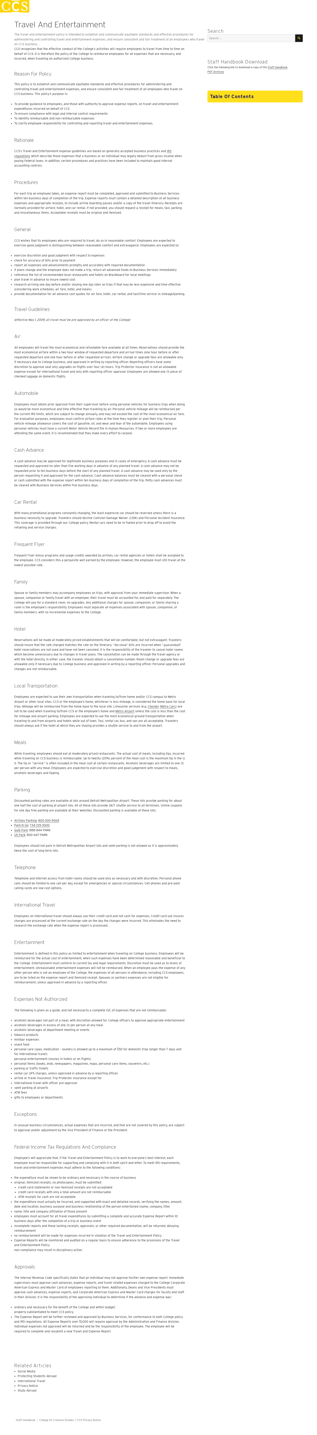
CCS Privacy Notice (89, 1420)
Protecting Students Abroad (37, 1376)
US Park (19, 835)
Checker (153, 706)
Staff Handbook (277, 67)
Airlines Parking (25, 820)
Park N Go (21, 825)
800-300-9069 (48, 820)
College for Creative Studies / (58, 1420)
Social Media (26, 1371)
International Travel (31, 1381)
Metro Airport (124, 711)
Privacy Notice (28, 1385)
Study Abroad (27, 1390)
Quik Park (21, 830)
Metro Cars (168, 706)
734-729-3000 (40, 825)
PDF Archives (215, 71)
